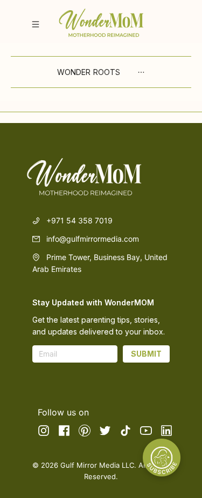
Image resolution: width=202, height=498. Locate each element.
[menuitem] (88, 72)
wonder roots (88, 72)
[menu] (101, 72)
